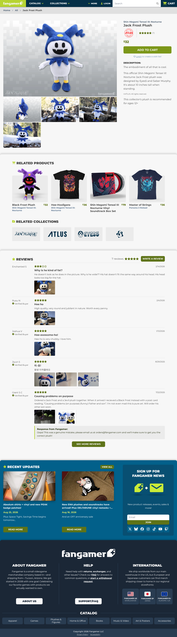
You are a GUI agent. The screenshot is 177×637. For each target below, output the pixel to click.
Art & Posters (143, 621)
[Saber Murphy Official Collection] (120, 234)
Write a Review (153, 258)
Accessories (164, 621)
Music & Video (121, 621)
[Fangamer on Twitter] (130, 529)
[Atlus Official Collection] (57, 234)
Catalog (35, 3)
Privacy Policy (82, 634)
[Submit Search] (157, 3)
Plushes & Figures (56, 621)
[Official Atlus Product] (128, 33)
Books (99, 621)
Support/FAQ (88, 601)
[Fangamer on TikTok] (154, 529)
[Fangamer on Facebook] (142, 529)
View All (107, 467)
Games (34, 621)
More (94, 3)
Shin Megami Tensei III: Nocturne (142, 22)
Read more (15, 529)
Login (139, 56)
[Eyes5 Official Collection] (88, 234)
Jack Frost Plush (137, 25)
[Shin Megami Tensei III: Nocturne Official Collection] (26, 234)
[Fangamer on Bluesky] (136, 529)
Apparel (12, 621)
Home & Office (78, 621)
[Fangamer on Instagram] (148, 529)
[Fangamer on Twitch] (166, 529)
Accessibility (95, 634)
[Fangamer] (13, 3)
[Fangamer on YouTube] (160, 529)
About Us (29, 601)
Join (148, 522)
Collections (58, 3)
